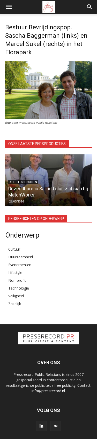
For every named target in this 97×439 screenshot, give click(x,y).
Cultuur (14, 249)
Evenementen (19, 264)
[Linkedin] (41, 426)
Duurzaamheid (20, 256)
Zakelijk (14, 303)
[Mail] (55, 426)
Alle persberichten (23, 182)
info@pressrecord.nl (48, 390)
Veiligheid (16, 295)
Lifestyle (15, 272)
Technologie (18, 288)
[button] (9, 7)
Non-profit (17, 280)
